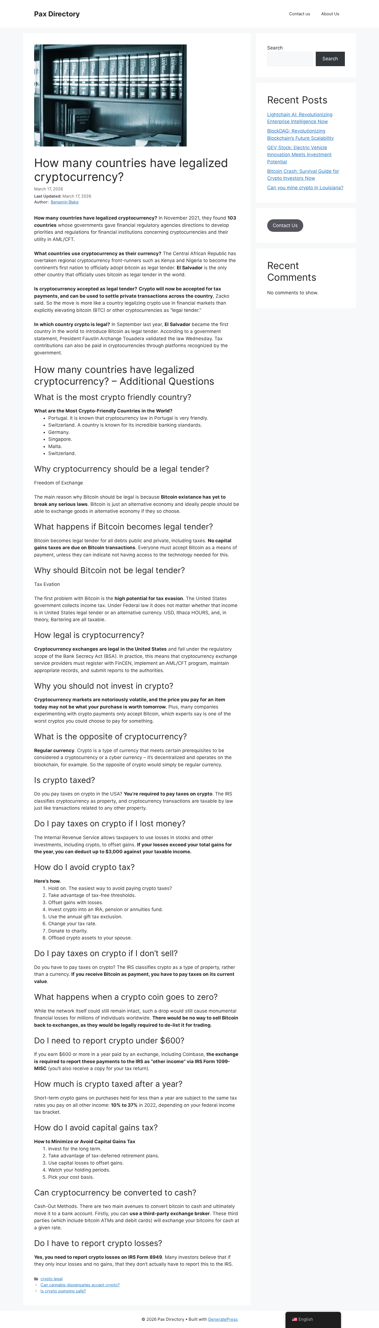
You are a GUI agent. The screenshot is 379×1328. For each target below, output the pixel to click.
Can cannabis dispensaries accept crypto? (80, 1284)
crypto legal (51, 1278)
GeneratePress (223, 1319)
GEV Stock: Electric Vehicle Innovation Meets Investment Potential (299, 155)
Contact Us (285, 225)
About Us (330, 13)
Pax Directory (57, 14)
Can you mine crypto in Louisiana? (305, 187)
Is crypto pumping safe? (63, 1291)
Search (275, 48)
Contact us (299, 13)
